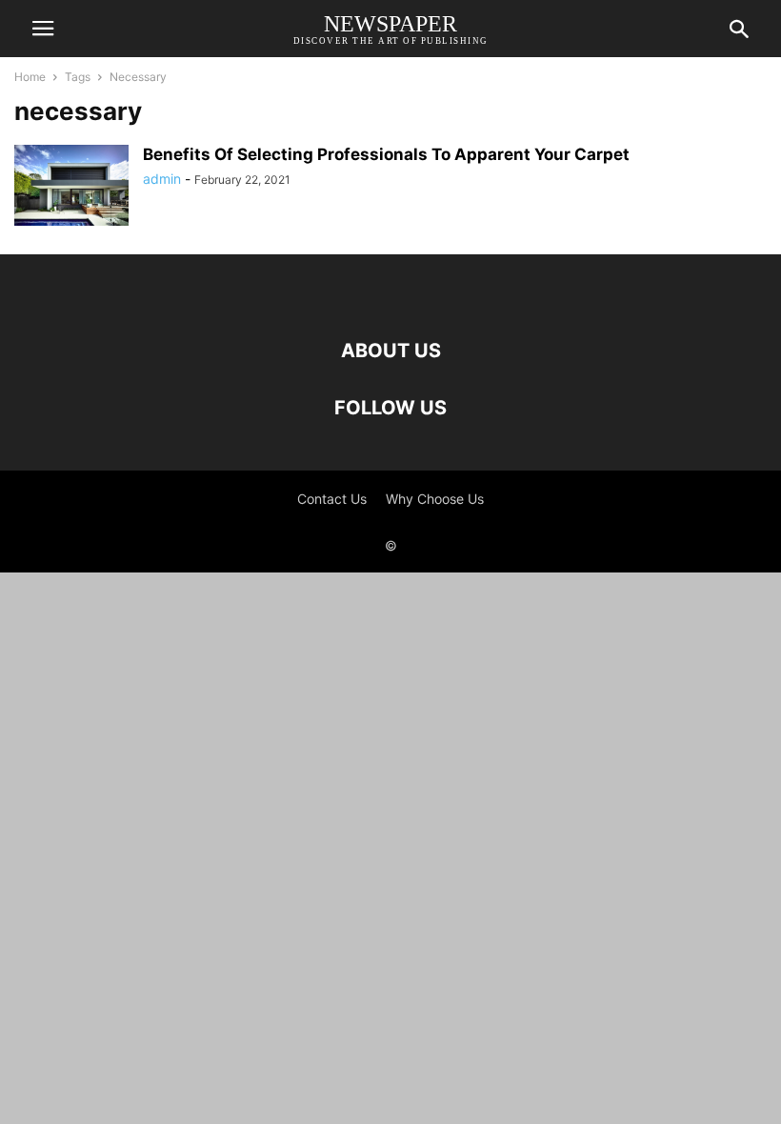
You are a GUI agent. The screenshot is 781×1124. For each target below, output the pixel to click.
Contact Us (332, 499)
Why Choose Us (435, 499)
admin (162, 179)
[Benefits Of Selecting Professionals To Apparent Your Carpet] (71, 188)
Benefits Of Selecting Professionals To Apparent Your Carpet (386, 154)
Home (30, 77)
